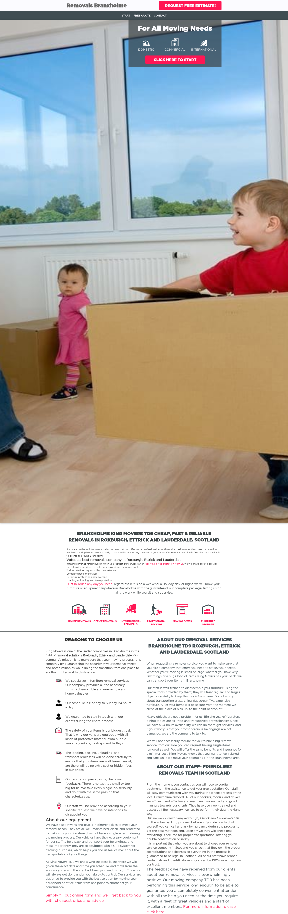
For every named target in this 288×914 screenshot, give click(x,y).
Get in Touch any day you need (90, 584)
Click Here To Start (175, 60)
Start (126, 15)
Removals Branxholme (96, 5)
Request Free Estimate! (190, 5)
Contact (160, 15)
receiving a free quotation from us (163, 564)
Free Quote (142, 15)
